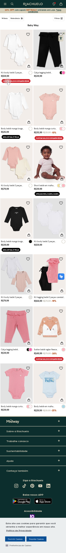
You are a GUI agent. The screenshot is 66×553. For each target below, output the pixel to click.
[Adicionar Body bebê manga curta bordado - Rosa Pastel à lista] (61, 90)
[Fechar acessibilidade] (63, 33)
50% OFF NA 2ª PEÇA (11, 137)
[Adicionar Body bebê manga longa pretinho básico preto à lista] (28, 203)
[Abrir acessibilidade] (60, 38)
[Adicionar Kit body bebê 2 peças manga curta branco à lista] (61, 203)
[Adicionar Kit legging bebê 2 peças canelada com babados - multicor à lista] (61, 259)
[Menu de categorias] (5, 4)
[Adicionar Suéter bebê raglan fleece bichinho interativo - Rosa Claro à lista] (61, 311)
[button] (18, 545)
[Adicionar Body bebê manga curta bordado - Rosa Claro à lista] (28, 368)
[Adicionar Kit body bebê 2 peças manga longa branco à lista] (28, 34)
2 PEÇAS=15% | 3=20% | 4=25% (47, 194)
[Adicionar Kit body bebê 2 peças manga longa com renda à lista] (28, 147)
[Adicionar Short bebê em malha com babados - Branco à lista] (61, 147)
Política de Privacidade (19, 530)
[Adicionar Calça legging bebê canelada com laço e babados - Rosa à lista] (28, 311)
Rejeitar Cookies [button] (36, 539)
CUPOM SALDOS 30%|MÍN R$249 (16, 81)
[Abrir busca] (12, 4)
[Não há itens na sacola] (61, 4)
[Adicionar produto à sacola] (29, 66)
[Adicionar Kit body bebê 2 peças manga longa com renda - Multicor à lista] (28, 259)
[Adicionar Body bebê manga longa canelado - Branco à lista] (28, 90)
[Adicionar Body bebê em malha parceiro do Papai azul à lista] (61, 368)
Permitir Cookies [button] (15, 539)
